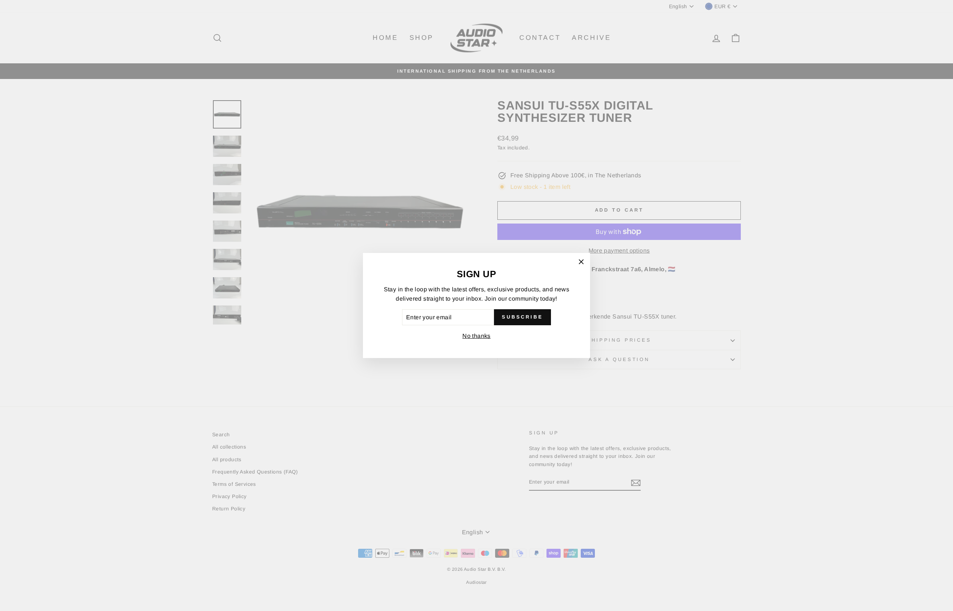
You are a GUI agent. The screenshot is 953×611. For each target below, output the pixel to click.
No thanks (476, 336)
